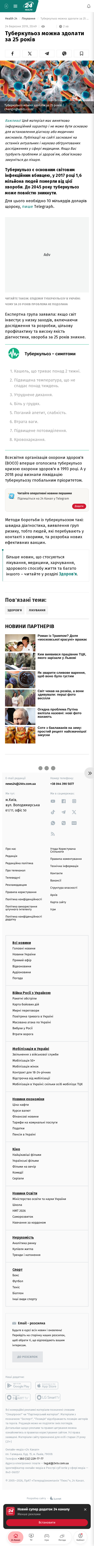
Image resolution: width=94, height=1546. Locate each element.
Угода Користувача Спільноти (63, 850)
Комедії (17, 1173)
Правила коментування (66, 859)
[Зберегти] (81, 53)
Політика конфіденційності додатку (23, 918)
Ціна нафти (20, 1105)
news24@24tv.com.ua (20, 784)
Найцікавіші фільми (26, 1155)
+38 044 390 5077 (62, 784)
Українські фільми (25, 1161)
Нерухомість (23, 1237)
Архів (53, 895)
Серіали (18, 1178)
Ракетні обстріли (24, 998)
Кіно (16, 1149)
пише (28, 206)
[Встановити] (47, 1516)
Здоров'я (68, 573)
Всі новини (21, 943)
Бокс (15, 1275)
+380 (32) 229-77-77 (31, 1458)
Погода (17, 978)
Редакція (11, 856)
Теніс (16, 1287)
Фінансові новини (25, 1116)
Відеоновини (21, 966)
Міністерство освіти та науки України (39, 1199)
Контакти (56, 873)
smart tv (18, 1397)
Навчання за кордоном (29, 1223)
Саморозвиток (22, 1217)
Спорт (17, 1269)
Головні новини (23, 948)
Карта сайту (58, 902)
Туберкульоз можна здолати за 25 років (64, 18)
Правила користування (21, 892)
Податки (18, 1128)
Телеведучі (12, 877)
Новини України (24, 954)
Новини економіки (28, 1099)
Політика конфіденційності (23, 899)
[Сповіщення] (89, 6)
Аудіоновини (21, 972)
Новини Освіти (24, 1193)
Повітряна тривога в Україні (32, 1016)
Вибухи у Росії (22, 1028)
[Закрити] (85, 1509)
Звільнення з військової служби (35, 1055)
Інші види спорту (24, 1299)
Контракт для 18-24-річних (31, 1072)
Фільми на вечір (24, 1166)
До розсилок (27, 1357)
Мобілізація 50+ (23, 1060)
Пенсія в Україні (24, 1134)
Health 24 (11, 18)
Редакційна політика (19, 863)
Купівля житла (22, 1249)
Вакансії (55, 880)
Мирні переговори (25, 1010)
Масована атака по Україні (31, 1022)
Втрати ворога (22, 1034)
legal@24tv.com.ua (56, 1463)
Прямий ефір (21, 960)
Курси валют (21, 1110)
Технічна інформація (64, 866)
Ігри (53, 909)
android (18, 1385)
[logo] (28, 6)
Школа (17, 1205)
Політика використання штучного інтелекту (21, 908)
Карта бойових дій (25, 1004)
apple (48, 1385)
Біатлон (18, 1293)
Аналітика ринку (24, 1243)
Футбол (17, 1281)
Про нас (10, 849)
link (53, 801)
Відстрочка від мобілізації (31, 1078)
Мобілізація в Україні (30, 1049)
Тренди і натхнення (26, 1255)
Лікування (29, 18)
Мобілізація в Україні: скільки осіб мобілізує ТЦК (47, 1084)
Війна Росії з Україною (31, 993)
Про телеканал (15, 870)
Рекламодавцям (16, 885)
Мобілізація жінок (25, 1066)
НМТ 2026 (19, 1211)
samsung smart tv (48, 1397)
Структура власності (63, 887)
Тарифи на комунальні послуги (34, 1122)
